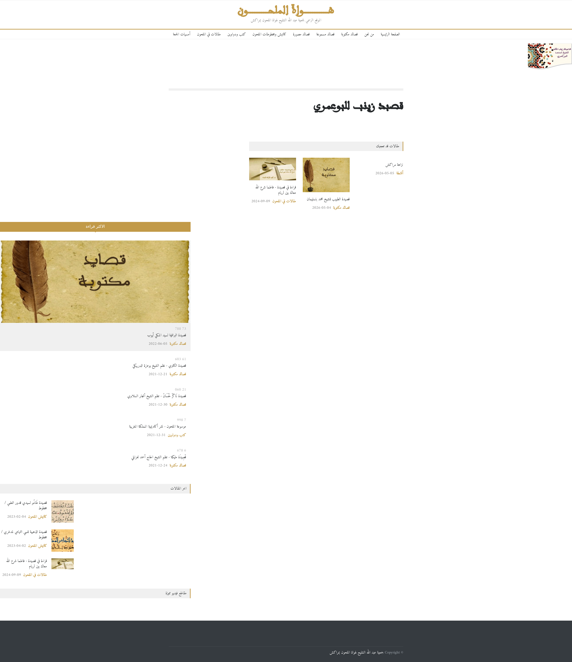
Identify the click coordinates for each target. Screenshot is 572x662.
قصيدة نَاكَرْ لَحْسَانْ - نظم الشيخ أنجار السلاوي (146, 396)
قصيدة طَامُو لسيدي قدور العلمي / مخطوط (25, 505)
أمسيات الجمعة (181, 34)
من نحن (369, 34)
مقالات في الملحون (209, 34)
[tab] (95, 229)
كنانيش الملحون (37, 517)
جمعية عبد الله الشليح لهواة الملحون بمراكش (357, 652)
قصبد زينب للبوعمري (358, 105)
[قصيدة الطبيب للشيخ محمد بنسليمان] (326, 175)
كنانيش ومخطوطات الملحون (269, 34)
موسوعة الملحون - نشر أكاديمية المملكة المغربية (157, 426)
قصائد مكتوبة (349, 34)
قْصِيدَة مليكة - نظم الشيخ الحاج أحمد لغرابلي (158, 457)
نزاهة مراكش (394, 165)
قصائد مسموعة (325, 34)
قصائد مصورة (301, 34)
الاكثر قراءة (95, 226)
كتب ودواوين (236, 34)
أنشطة (399, 173)
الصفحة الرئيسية (390, 34)
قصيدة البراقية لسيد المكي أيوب (166, 335)
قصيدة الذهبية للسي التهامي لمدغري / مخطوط (24, 534)
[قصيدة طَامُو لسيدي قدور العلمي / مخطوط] (62, 511)
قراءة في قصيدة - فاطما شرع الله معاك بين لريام (275, 190)
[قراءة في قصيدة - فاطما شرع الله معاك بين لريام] (272, 169)
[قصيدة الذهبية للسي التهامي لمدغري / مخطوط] (62, 540)
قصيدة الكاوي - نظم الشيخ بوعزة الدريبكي (159, 366)
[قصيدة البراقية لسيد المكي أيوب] (95, 282)
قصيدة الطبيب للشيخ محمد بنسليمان (328, 199)
